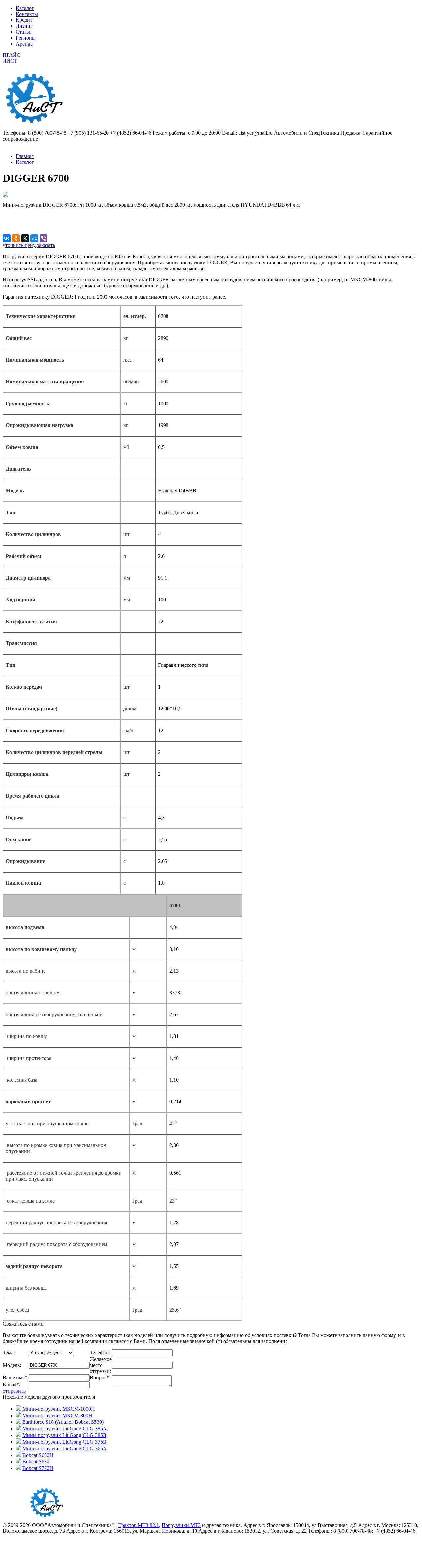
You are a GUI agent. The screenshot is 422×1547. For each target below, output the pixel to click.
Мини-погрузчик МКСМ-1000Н (58, 1409)
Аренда (24, 44)
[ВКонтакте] (7, 238)
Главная (25, 156)
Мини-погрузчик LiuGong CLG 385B (64, 1435)
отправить (14, 1391)
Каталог (25, 8)
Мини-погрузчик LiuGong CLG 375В (64, 1442)
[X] (25, 238)
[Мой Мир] (34, 238)
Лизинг (24, 26)
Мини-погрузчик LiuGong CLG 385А (64, 1428)
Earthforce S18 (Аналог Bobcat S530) (63, 1422)
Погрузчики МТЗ (181, 1525)
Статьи (24, 32)
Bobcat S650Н (37, 1455)
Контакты (27, 14)
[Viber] (43, 238)
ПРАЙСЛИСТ (11, 58)
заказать (46, 245)
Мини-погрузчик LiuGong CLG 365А (64, 1448)
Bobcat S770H (37, 1468)
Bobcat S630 (35, 1461)
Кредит (24, 20)
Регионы (26, 38)
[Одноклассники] (16, 238)
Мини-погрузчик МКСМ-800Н (57, 1415)
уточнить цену (19, 245)
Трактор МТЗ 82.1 (138, 1525)
